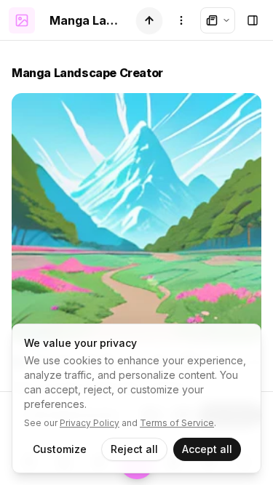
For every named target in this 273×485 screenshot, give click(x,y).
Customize (60, 449)
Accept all (207, 449)
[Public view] (217, 20)
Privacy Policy (89, 422)
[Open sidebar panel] (252, 20)
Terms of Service (177, 422)
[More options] (181, 20)
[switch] (149, 20)
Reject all (134, 449)
